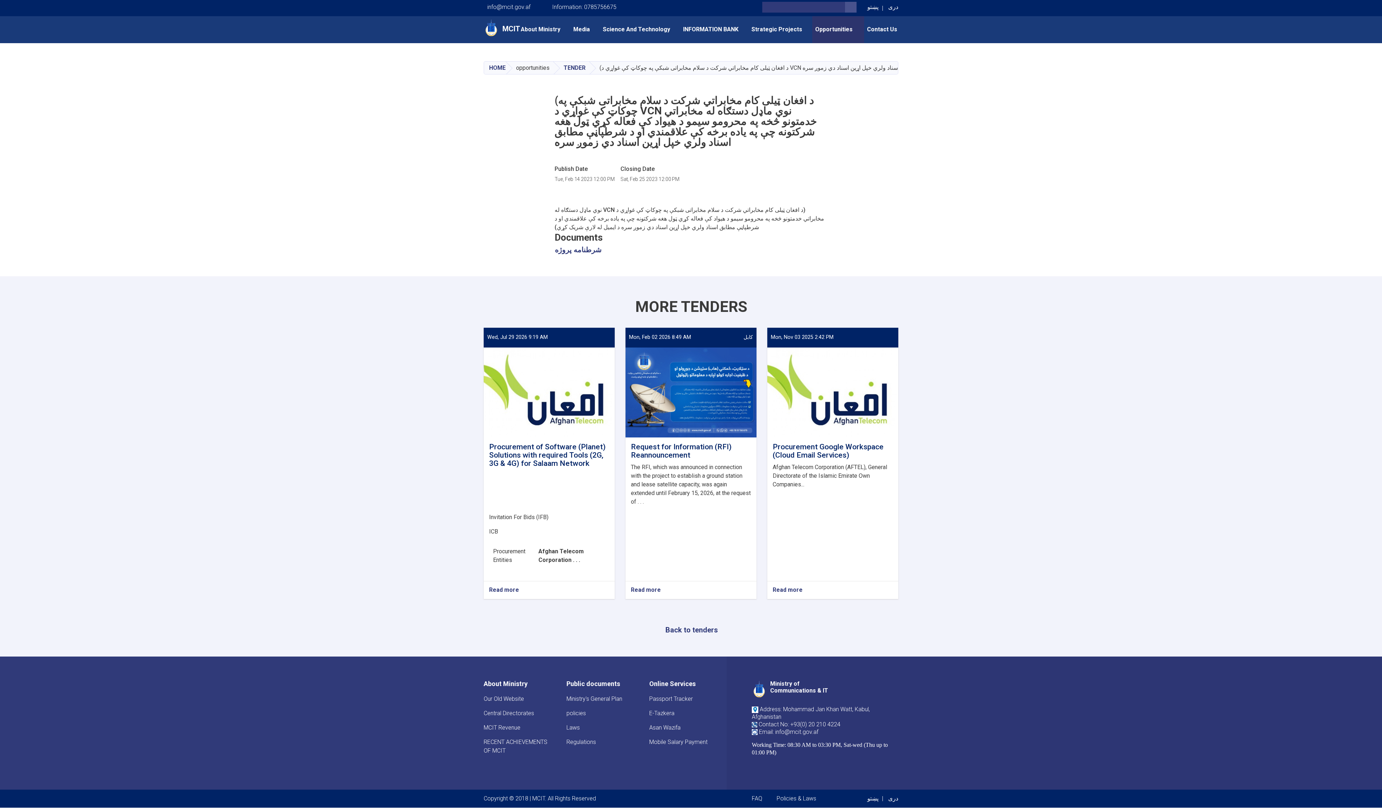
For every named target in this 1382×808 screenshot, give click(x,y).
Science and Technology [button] (636, 29)
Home (497, 67)
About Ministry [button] (540, 29)
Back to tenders (691, 630)
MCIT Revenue (502, 727)
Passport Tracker (671, 698)
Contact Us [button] (882, 29)
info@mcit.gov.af (508, 7)
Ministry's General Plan (594, 698)
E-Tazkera (661, 713)
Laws (573, 727)
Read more (504, 590)
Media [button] (581, 29)
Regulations (581, 742)
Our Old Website (504, 698)
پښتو (873, 7)
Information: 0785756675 (584, 7)
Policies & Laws (796, 798)
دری (893, 7)
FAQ (757, 798)
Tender (575, 67)
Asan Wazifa (665, 727)
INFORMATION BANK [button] (711, 29)
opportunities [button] (834, 29)
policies (576, 713)
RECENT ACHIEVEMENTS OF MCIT (515, 746)
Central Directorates (509, 713)
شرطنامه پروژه (578, 249)
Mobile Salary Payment (678, 742)
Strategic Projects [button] (776, 29)
